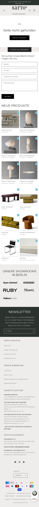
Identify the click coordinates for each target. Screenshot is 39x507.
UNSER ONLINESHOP (11, 350)
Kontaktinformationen (19, 499)
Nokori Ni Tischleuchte (9, 155)
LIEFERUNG (8, 370)
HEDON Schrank (7, 130)
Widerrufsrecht (9, 496)
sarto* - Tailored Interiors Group (22, 493)
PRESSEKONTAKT (10, 358)
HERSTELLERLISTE (10, 354)
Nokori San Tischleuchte (27, 130)
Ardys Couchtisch (25, 207)
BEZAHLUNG (8, 375)
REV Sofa (23, 258)
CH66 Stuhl (5, 258)
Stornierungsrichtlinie (21, 502)
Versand (7, 499)
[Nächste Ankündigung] (35, 2)
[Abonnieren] (32, 331)
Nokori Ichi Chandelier (27, 181)
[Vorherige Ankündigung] (4, 2)
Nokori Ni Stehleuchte (8, 181)
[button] (4, 10)
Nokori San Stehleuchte (27, 155)
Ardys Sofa (5, 232)
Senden (7, 96)
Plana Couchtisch (7, 207)
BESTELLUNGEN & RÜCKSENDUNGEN (16, 379)
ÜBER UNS (7, 345)
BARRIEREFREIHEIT (10, 383)
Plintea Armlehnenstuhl (27, 232)
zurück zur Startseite (19, 50)
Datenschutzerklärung (23, 496)
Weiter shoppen (19, 38)
